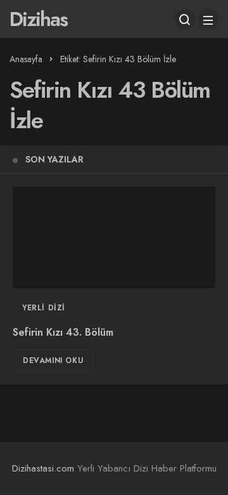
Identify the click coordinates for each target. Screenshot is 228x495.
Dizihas (38, 19)
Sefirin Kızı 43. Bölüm (63, 333)
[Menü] (208, 19)
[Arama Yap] (185, 19)
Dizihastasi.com (43, 468)
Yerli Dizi (43, 308)
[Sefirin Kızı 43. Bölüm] (114, 237)
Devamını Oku (53, 360)
